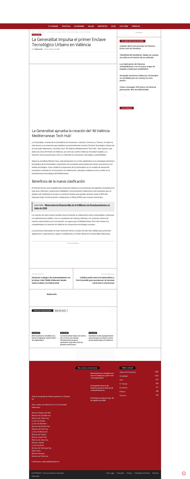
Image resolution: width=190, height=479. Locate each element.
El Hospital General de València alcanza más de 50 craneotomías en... (101, 387)
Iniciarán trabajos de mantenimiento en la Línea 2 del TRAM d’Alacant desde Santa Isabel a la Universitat (51, 280)
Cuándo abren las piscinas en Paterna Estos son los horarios (137, 47)
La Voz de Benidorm (39, 424)
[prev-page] (110, 310)
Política (66, 26)
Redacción (39, 49)
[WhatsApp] (34, 56)
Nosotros (155, 473)
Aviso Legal (110, 473)
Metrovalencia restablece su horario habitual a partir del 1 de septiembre (44, 338)
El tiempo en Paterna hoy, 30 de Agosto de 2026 (102, 399)
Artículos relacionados (42, 311)
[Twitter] (46, 56)
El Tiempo (123, 384)
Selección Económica (128, 372)
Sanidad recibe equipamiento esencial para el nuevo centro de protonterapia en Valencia (101, 338)
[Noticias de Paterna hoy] (95, 11)
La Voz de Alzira (38, 445)
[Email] (52, 56)
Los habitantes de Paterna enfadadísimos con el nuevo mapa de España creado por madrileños (137, 66)
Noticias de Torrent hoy (40, 418)
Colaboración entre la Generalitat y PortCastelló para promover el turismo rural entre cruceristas (95, 280)
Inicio (33, 32)
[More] (64, 56)
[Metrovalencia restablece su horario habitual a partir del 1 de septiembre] (45, 324)
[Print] (58, 56)
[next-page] (113, 310)
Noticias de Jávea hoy (40, 440)
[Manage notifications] (184, 473)
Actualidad (41, 32)
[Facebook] (40, 56)
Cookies (129, 473)
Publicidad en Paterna (142, 473)
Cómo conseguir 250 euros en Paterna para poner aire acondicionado (138, 88)
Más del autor (60, 311)
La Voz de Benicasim (40, 432)
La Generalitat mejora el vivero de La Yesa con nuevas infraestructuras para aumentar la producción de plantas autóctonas (73, 340)
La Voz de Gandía (38, 421)
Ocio (113, 26)
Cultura (124, 26)
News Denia (36, 451)
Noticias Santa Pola (39, 437)
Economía (79, 26)
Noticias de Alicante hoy (41, 426)
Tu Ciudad (53, 26)
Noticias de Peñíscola (40, 456)
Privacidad (120, 473)
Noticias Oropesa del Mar (41, 413)
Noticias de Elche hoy (40, 429)
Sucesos (123, 395)
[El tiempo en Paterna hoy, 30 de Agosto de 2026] (82, 402)
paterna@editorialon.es (50, 462)
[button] (157, 26)
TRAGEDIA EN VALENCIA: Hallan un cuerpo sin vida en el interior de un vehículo (139, 56)
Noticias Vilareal (38, 443)
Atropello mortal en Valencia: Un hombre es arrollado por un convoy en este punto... (139, 78)
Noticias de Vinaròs (39, 434)
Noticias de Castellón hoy (41, 415)
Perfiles (136, 26)
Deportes (102, 26)
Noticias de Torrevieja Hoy (41, 448)
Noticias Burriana (38, 453)
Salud (91, 26)
